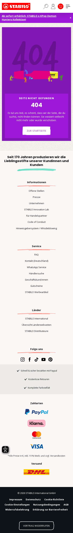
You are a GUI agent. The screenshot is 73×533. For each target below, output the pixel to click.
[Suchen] (46, 6)
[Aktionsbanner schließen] (70, 17)
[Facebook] (29, 359)
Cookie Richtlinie (54, 499)
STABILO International (36, 318)
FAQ (36, 254)
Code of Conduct (37, 222)
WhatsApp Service (36, 267)
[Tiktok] (36, 359)
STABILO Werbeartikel (36, 292)
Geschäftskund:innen (36, 279)
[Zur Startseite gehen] (19, 6)
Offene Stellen (36, 190)
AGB (66, 504)
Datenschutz (33, 499)
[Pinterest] (50, 359)
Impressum (15, 499)
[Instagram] (23, 359)
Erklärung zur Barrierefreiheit (50, 509)
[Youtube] (43, 359)
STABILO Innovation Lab (36, 209)
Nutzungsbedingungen (46, 504)
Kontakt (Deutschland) (36, 260)
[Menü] (68, 6)
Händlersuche (36, 273)
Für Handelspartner (36, 215)
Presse (36, 197)
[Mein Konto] (53, 6)
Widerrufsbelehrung (17, 509)
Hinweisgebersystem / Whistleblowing (36, 228)
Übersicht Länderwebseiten (36, 324)
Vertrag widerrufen (36, 525)
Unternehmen (36, 203)
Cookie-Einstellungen (17, 504)
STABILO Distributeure (36, 331)
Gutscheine (36, 285)
